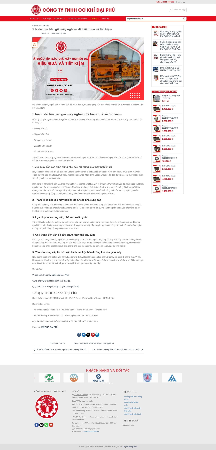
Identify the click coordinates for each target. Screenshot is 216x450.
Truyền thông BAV (130, 447)
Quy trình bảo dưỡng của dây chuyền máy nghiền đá (55, 287)
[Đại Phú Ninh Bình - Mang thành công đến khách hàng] (72, 10)
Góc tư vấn (37, 26)
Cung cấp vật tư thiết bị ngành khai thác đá (51, 281)
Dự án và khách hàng (78, 19)
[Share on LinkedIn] (97, 335)
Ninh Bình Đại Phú (59, 33)
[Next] (175, 380)
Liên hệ (105, 19)
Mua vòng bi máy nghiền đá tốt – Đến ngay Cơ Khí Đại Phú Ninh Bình (171, 33)
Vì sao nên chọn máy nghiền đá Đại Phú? (50, 275)
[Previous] (40, 380)
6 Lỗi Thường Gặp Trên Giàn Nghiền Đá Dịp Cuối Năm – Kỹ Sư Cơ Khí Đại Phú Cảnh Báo (170, 45)
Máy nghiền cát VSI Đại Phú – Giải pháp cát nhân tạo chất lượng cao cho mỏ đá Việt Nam (171, 80)
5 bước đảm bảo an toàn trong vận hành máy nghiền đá (61, 350)
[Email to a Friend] (88, 335)
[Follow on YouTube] (184, 2)
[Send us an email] (179, 2)
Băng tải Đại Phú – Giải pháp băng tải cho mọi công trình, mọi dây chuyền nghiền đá (170, 58)
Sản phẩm (58, 19)
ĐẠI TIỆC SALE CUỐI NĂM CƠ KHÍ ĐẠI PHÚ (170, 69)
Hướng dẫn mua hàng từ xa (133, 398)
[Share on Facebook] (79, 335)
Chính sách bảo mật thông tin (132, 409)
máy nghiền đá (108, 343)
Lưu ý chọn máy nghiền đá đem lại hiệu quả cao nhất (116, 350)
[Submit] (184, 19)
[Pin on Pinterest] (93, 335)
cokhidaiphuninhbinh (91, 431)
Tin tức (94, 19)
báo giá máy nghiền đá (82, 343)
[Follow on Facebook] (176, 2)
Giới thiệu (46, 19)
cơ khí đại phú (97, 343)
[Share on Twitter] (84, 335)
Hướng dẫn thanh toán (131, 403)
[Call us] (181, 2)
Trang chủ (34, 19)
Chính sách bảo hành (132, 414)
